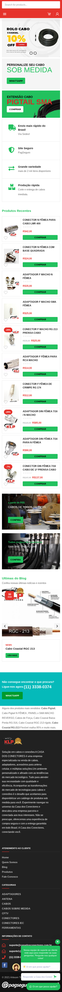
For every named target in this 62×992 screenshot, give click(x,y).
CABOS (6, 904)
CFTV (5, 913)
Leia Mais (12, 655)
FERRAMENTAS (11, 928)
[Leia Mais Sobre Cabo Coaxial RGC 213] (31, 613)
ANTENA (7, 899)
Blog (4, 867)
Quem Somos (9, 862)
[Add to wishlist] (6, 238)
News (9, 645)
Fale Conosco (10, 876)
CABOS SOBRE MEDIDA (16, 908)
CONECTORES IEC (13, 923)
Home (5, 857)
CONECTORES (10, 918)
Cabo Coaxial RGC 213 (20, 648)
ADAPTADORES (11, 894)
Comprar (40, 237)
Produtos (7, 872)
